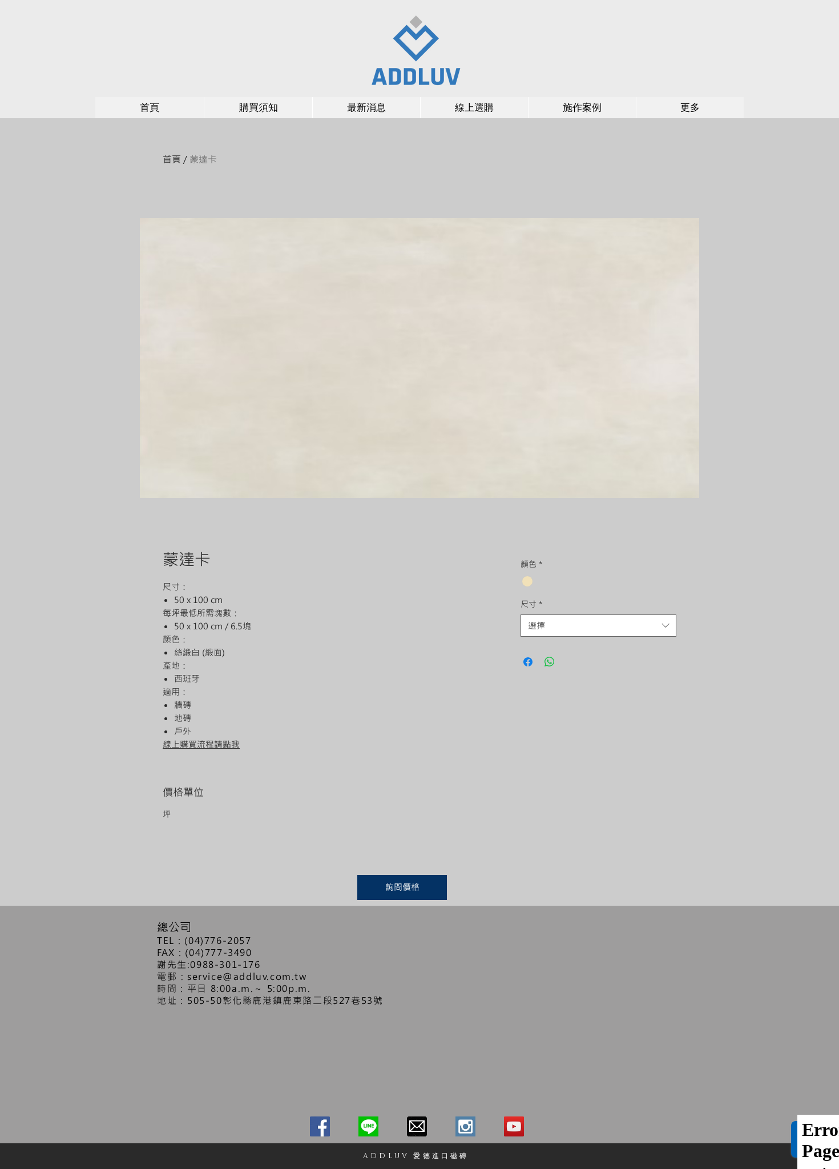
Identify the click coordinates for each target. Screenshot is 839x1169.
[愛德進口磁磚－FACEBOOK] (320, 1126)
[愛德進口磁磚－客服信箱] (417, 1126)
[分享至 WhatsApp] (549, 662)
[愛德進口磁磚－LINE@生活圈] (368, 1126)
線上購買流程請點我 (201, 744)
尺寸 (531, 603)
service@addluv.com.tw (247, 976)
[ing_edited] (465, 1126)
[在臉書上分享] (528, 662)
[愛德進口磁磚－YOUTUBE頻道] (514, 1126)
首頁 (172, 159)
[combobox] (598, 625)
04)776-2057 (220, 940)
